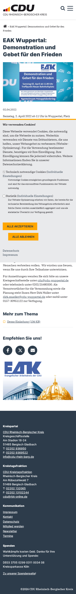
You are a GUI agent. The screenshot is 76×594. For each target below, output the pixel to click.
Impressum (10, 255)
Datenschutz (11, 250)
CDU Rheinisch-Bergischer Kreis (25, 14)
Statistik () (29, 195)
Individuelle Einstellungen (35, 195)
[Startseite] (19, 5)
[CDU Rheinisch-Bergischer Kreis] (5, 26)
